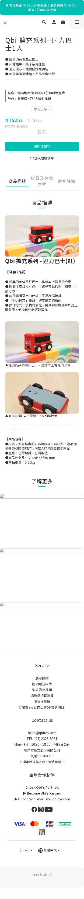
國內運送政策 (42, 684)
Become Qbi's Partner (44, 793)
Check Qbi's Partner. (42, 787)
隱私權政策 (42, 701)
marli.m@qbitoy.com (53, 799)
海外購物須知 (42, 689)
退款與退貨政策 (42, 695)
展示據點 (42, 678)
